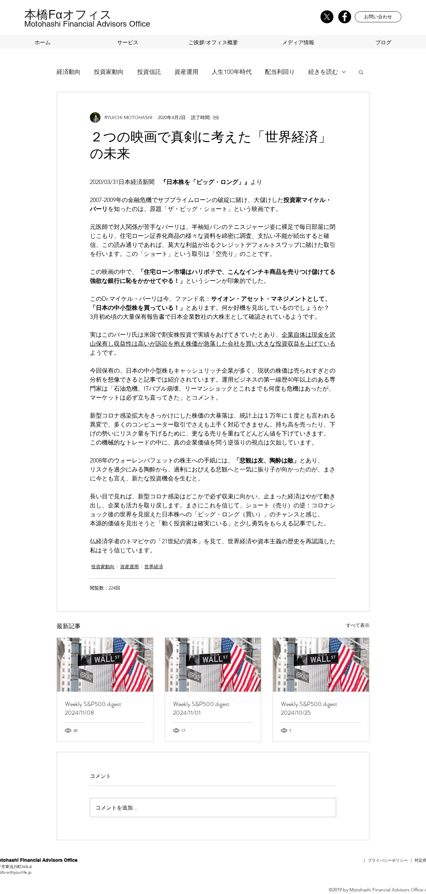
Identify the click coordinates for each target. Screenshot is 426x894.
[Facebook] (344, 16)
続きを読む (323, 72)
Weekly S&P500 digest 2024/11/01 (201, 708)
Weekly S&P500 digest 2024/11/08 (93, 708)
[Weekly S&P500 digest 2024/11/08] (105, 665)
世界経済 (153, 567)
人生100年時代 (232, 72)
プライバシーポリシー (388, 860)
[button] (378, 16)
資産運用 (186, 72)
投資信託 (149, 72)
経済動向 (69, 72)
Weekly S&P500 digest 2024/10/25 (309, 708)
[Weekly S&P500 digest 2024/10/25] (321, 665)
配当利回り (280, 72)
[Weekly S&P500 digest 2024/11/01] (213, 665)
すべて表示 (357, 625)
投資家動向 (109, 72)
